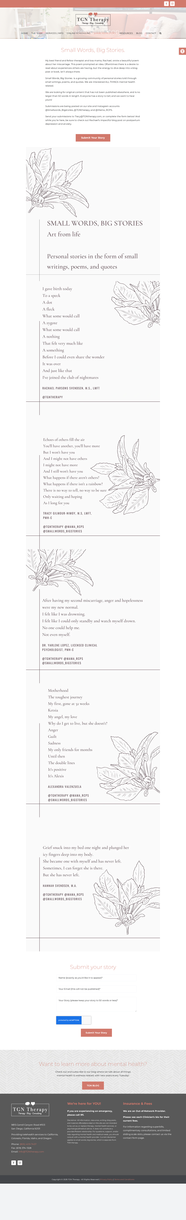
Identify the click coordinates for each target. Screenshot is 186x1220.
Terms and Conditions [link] (124, 1179)
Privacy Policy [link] (106, 1179)
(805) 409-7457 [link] (28, 1144)
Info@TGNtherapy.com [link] (31, 1151)
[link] (182, 51)
